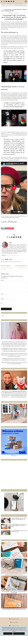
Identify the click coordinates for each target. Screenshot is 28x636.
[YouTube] (9, 1)
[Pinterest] (6, 1)
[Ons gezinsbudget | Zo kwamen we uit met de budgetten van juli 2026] (14, 583)
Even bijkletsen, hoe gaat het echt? (21, 267)
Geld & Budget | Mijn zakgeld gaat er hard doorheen (7, 267)
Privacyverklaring (19, 633)
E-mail (2, 298)
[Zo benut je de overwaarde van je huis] (14, 566)
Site (1, 303)
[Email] (20, 237)
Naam (2, 294)
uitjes (19, 261)
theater (16, 261)
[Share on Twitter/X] (9, 259)
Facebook (18, 255)
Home (2, 9)
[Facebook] (11, 1)
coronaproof (5, 261)
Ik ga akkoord (7, 633)
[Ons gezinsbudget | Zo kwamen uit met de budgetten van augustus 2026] (5, 526)
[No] (26, 631)
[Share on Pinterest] (11, 259)
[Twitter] (1, 1)
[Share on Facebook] (7, 259)
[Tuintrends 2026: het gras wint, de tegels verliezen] (5, 532)
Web (7, 255)
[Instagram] (4, 1)
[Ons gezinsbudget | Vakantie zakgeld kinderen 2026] (14, 549)
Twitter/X (10, 255)
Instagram (14, 255)
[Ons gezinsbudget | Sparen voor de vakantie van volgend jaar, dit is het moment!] (5, 520)
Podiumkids (11, 261)
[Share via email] (6, 259)
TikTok (14, 622)
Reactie (2, 280)
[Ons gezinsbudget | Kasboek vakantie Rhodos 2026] (14, 600)
